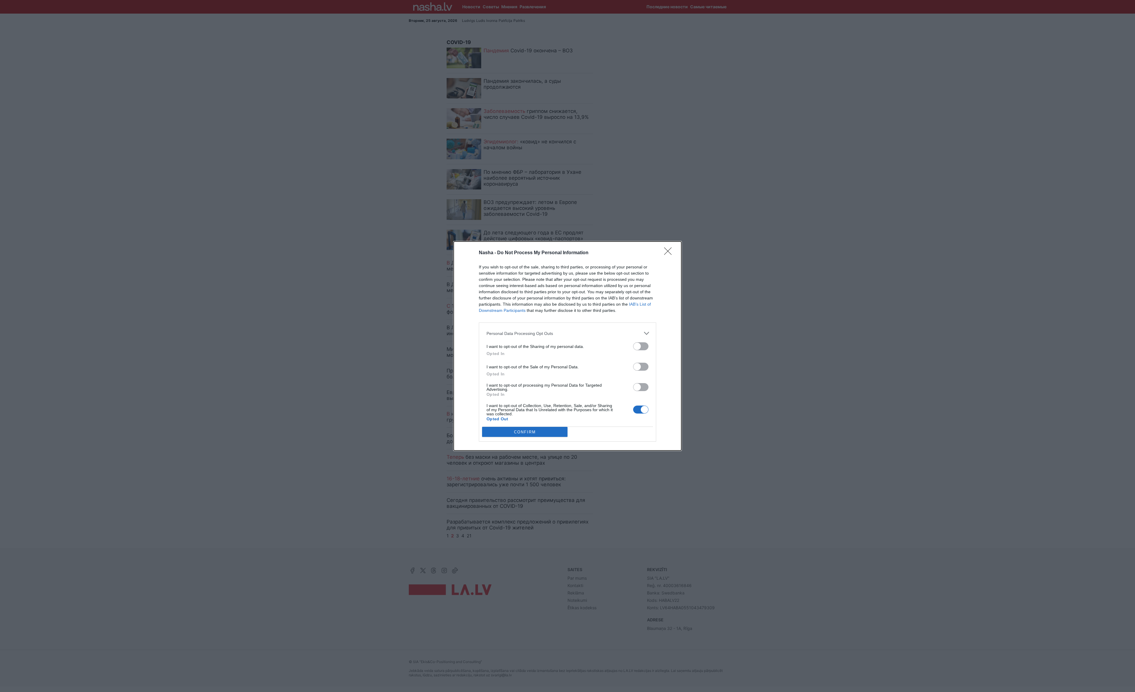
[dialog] (567, 346)
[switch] (640, 346)
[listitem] (567, 333)
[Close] (669, 253)
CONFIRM (525, 432)
